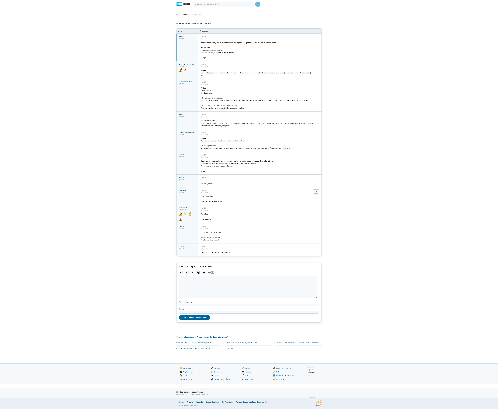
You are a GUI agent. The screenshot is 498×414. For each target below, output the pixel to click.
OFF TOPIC (280, 379)
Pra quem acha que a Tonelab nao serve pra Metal (194, 343)
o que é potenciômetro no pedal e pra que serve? (193, 348)
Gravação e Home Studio (285, 375)
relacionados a (206, 337)
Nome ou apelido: (185, 302)
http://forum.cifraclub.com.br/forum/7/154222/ (233, 141)
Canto (185, 375)
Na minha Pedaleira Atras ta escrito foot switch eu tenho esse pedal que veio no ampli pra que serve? (299, 343)
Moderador (182, 210)
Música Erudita (188, 379)
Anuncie (199, 402)
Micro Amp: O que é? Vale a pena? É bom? (242, 343)
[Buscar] (257, 4)
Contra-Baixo (218, 372)
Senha (181, 309)
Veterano (181, 38)
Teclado (248, 372)
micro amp (230, 348)
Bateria (278, 372)
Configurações (227, 402)
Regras (181, 402)
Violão (247, 368)
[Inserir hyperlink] (198, 272)
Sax (246, 375)
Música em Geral (189, 368)
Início (178, 15)
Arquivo (190, 402)
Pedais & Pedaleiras (193, 15)
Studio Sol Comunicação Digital (319, 403)
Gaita (216, 375)
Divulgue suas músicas (222, 379)
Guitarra (217, 368)
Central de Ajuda (212, 402)
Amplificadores (188, 372)
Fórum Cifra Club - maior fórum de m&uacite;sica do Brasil (183, 4)
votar (206, 66)
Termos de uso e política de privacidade (252, 402)
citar (202, 39)
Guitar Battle (249, 379)
